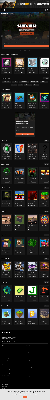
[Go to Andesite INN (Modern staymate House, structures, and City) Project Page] (32, 222)
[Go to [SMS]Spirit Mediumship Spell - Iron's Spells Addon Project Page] (32, 151)
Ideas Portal (28, 350)
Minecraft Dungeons (6, 360)
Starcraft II (4, 356)
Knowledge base (29, 365)
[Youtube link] (7, 341)
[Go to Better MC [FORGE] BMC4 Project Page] (32, 269)
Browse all (46, 78)
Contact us (28, 369)
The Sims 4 (4, 354)
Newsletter (28, 354)
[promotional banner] (25, 4)
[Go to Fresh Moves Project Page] (19, 246)
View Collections (25, 134)
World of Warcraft (5, 352)
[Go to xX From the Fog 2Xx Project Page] (19, 175)
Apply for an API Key (6, 373)
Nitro (27, 380)
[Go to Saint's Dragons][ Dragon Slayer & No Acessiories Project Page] (32, 198)
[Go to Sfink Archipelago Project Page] (6, 222)
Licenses (3, 388)
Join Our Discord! (29, 348)
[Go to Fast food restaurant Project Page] (19, 222)
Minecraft (4, 350)
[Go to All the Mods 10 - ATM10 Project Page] (6, 269)
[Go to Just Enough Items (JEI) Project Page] (32, 293)
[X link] (12, 341)
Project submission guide (6, 369)
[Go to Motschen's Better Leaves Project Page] (32, 246)
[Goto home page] (4, 10)
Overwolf (27, 374)
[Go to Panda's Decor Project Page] (32, 65)
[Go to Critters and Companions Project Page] (6, 100)
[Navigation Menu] (1, 10)
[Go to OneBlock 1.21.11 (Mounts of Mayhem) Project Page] (19, 316)
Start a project (4, 367)
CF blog (27, 352)
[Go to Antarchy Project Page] (19, 100)
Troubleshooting (29, 367)
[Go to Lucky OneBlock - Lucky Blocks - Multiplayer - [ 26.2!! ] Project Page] (32, 316)
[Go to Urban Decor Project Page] (6, 65)
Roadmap (27, 356)
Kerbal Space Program (6, 358)
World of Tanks (5, 362)
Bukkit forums (28, 358)
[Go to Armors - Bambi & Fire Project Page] (19, 151)
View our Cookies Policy (34, 394)
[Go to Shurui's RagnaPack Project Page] (19, 198)
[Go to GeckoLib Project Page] (6, 293)
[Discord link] (9, 341)
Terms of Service (5, 384)
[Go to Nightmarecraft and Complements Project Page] (32, 175)
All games (3, 348)
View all (46, 140)
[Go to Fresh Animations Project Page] (6, 246)
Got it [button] (25, 397)
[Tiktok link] (5, 341)
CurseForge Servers (29, 360)
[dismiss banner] (48, 1)
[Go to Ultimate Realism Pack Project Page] (6, 198)
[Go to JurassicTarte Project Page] (6, 175)
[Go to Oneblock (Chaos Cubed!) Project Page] (6, 316)
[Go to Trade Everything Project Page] (6, 151)
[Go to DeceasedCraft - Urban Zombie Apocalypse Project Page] (19, 269)
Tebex (27, 378)
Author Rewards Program (6, 371)
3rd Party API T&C (5, 375)
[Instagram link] (2, 341)
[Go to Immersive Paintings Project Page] (19, 65)
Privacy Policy (4, 386)
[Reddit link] (14, 341)
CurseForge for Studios (30, 376)
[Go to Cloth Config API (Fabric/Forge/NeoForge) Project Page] (19, 293)
